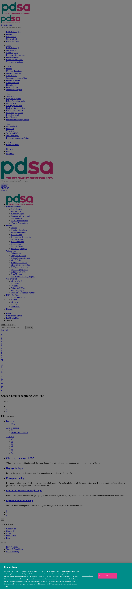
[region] (66, 576)
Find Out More (87, 576)
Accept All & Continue (107, 576)
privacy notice (64, 581)
